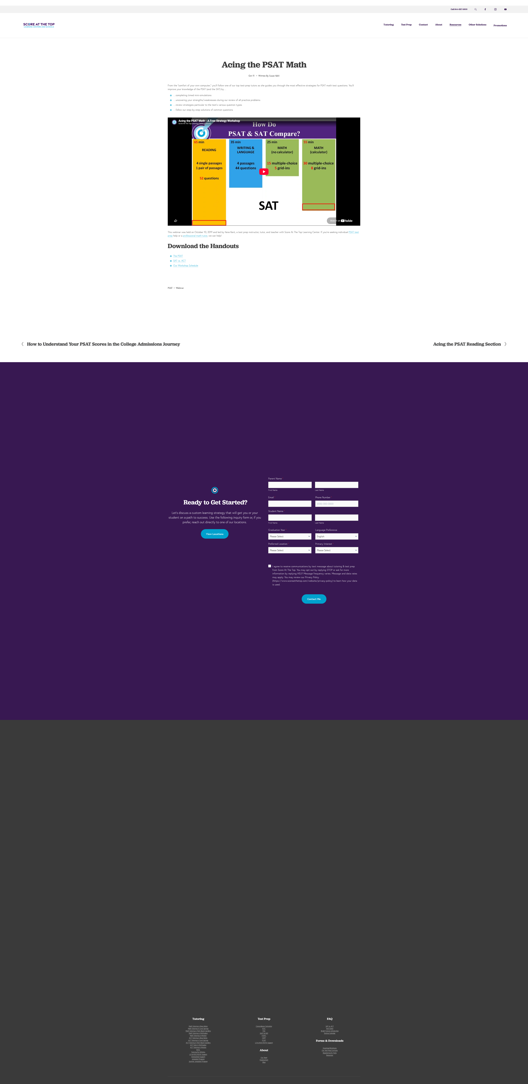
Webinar (180, 288)
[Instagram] (495, 9)
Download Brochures (330, 1048)
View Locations (214, 534)
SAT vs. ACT (179, 260)
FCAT (264, 1040)
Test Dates (329, 1029)
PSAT (170, 288)
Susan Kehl (274, 75)
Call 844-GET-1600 (459, 9)
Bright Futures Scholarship (330, 1031)
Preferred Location (278, 543)
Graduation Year (277, 529)
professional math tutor (195, 235)
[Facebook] (485, 9)
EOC (264, 1029)
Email (271, 497)
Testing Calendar (329, 1033)
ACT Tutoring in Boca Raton (198, 1038)
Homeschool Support (198, 1057)
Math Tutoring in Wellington (198, 1033)
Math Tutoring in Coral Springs (198, 1029)
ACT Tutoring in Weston (198, 1047)
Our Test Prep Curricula (330, 1050)
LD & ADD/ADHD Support (198, 1054)
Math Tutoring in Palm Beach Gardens (198, 1031)
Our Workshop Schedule (185, 265)
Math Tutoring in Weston (198, 1036)
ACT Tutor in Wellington (198, 1045)
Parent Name (275, 478)
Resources (329, 1055)
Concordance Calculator (264, 1026)
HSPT (264, 1038)
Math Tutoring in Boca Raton (198, 1026)
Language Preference (326, 529)
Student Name (276, 511)
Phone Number (323, 497)
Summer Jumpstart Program (198, 1061)
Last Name (319, 490)
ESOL (198, 1050)
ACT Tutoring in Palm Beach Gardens (198, 1043)
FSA (264, 1031)
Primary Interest (324, 543)
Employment (264, 1060)
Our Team (264, 1058)
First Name (272, 490)
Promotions (500, 25)
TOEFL (264, 1036)
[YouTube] (505, 9)
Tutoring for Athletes (198, 1052)
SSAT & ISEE (264, 1033)
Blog (263, 1062)
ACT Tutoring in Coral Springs (198, 1040)
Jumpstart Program (198, 1059)
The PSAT (178, 255)
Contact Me (314, 599)
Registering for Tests (330, 1053)
